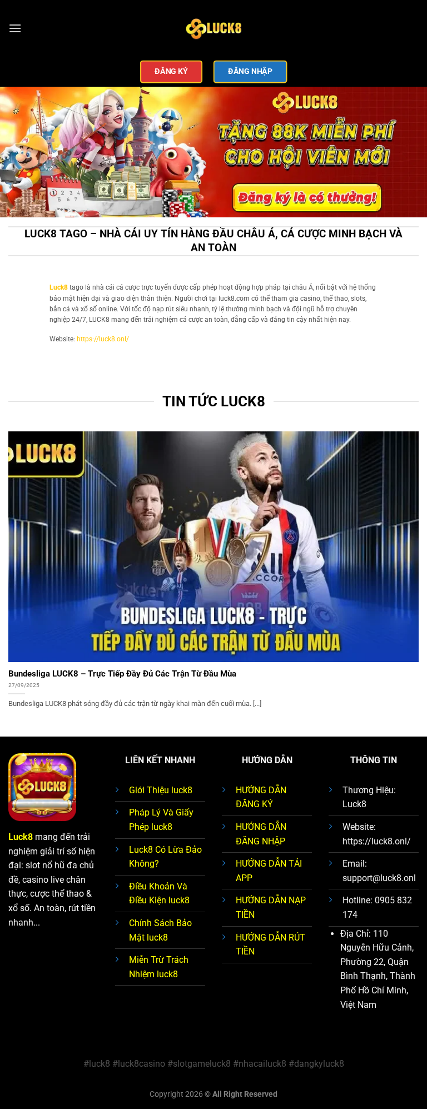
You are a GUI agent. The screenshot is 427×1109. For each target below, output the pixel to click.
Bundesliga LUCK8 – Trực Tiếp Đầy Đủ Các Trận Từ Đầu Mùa (122, 674)
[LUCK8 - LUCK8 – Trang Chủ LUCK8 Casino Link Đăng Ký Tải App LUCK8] (213, 28)
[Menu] (15, 28)
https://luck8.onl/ (103, 339)
